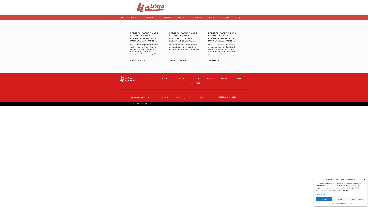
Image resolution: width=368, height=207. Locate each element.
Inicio (121, 17)
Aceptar (324, 199)
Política (133, 17)
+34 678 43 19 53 (162, 98)
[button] (364, 180)
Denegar (341, 199)
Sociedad (167, 17)
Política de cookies (334, 203)
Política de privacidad (346, 203)
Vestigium (146, 104)
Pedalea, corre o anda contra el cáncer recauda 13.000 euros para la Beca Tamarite (144, 37)
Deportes (197, 17)
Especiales (227, 17)
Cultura (181, 17)
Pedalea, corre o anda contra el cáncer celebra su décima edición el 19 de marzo (183, 37)
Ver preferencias (357, 199)
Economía (150, 17)
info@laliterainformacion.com (140, 98)
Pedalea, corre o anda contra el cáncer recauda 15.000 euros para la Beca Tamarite (222, 37)
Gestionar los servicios (323, 194)
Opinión (212, 17)
